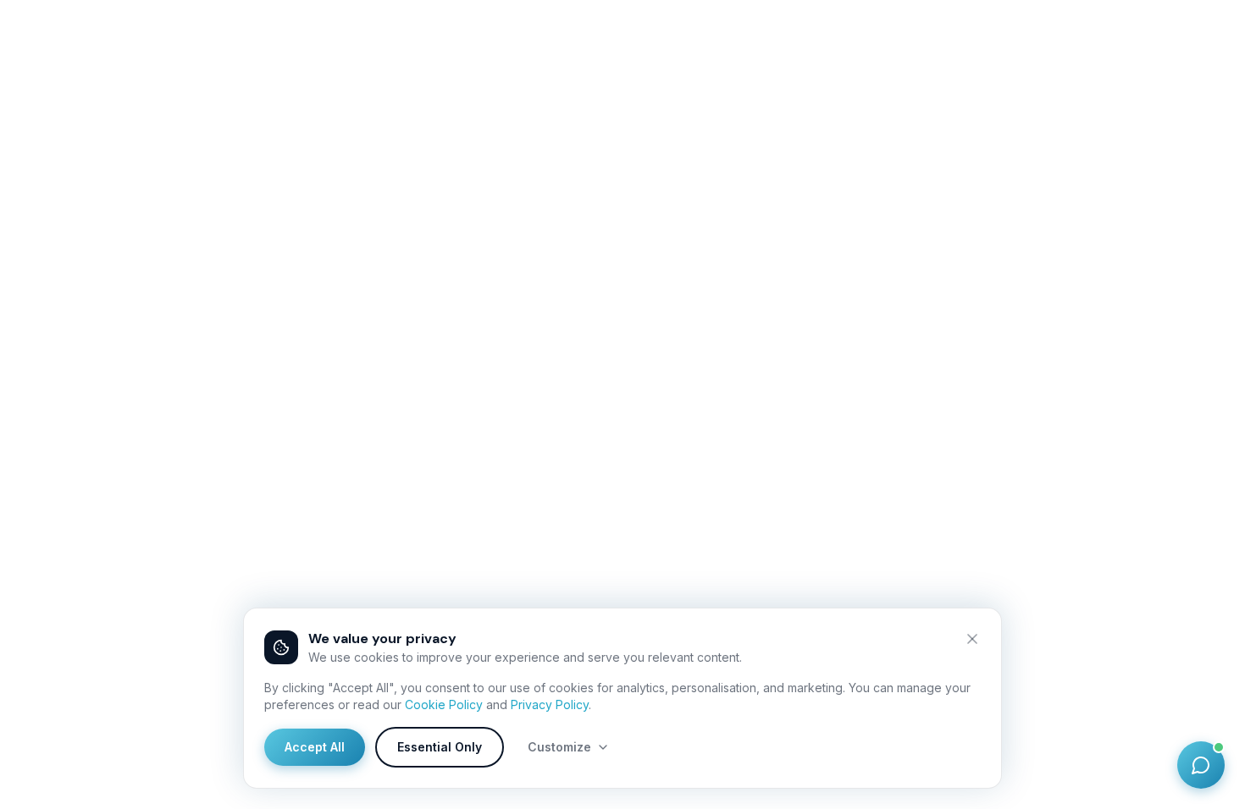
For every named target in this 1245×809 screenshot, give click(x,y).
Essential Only (439, 747)
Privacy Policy (550, 704)
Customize (559, 747)
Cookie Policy (444, 704)
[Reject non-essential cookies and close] (972, 638)
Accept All (315, 747)
